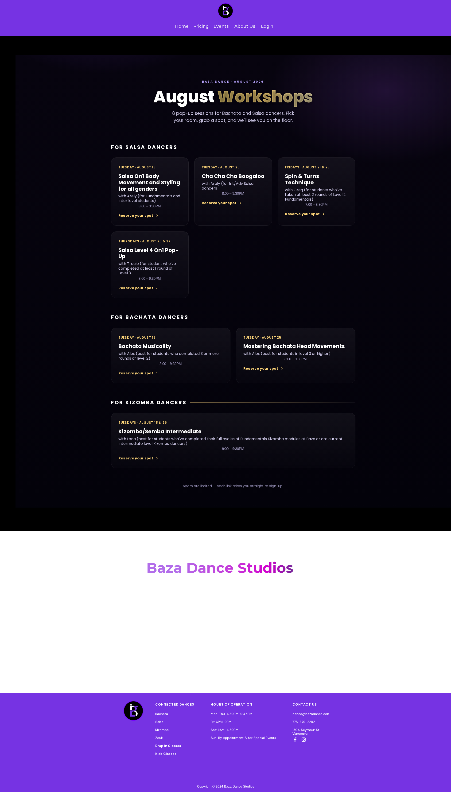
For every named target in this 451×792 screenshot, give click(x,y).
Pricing (201, 26)
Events (221, 26)
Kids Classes (165, 754)
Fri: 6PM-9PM (221, 722)
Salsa (159, 722)
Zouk (159, 738)
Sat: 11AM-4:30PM (224, 730)
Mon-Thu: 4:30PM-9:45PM (231, 714)
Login (267, 26)
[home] (225, 10)
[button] (242, 26)
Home (182, 26)
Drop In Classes (168, 746)
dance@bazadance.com (311, 714)
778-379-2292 (303, 722)
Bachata (161, 714)
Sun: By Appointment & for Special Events (243, 738)
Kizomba (162, 730)
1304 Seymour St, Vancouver (306, 731)
